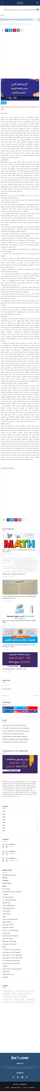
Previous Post (5, 696)
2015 (20, 831)
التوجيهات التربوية (20, 922)
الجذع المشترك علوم (7, 1002)
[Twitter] (10, 30)
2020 (20, 817)
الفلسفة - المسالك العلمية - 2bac (20, 949)
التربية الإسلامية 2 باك (20, 897)
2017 (20, 825)
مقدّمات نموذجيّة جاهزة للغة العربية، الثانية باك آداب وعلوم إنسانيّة (19, 621)
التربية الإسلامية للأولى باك (20, 900)
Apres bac (20, 878)
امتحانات (33, 1002)
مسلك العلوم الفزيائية (20, 974)
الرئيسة (7, 1088)
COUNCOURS (20, 880)
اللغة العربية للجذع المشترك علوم (20, 963)
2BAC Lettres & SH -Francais (20, 875)
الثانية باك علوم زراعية (20, 927)
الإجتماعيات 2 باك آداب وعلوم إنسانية (20, 891)
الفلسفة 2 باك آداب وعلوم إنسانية (20, 952)
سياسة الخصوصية (16, 1088)
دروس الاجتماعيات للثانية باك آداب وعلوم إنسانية (14, 742)
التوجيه (20, 916)
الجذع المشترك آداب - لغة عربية (20, 930)
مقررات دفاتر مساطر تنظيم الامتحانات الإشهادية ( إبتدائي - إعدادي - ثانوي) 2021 (18, 646)
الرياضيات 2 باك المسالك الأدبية (20, 936)
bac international (20, 883)
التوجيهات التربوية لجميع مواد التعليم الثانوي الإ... (15, 736)
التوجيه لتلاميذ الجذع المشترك (20, 919)
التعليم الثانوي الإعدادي (20, 905)
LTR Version (31, 1088)
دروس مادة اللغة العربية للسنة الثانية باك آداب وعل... (16, 731)
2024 (20, 812)
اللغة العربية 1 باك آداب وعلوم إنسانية (20, 955)
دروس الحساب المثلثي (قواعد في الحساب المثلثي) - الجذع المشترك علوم (19, 551)
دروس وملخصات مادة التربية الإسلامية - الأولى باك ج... (16, 728)
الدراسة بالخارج (20, 933)
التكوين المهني (20, 914)
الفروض (20, 947)
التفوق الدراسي (20, 911)
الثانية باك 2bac (23, 996)
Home (2, 15)
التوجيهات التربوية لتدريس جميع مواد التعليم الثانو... (15, 739)
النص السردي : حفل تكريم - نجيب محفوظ (13, 574)
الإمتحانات (20, 894)
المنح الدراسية (20, 971)
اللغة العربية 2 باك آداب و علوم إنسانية (20, 958)
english (20, 886)
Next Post (36, 696)
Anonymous (12, 844)
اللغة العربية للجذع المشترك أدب (20, 960)
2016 (20, 828)
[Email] (18, 30)
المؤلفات (20, 966)
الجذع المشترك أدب (30, 999)
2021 (20, 814)
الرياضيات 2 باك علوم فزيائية (20, 944)
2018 (20, 822)
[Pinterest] (14, 30)
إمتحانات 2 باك (20, 889)
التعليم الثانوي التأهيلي (20, 908)
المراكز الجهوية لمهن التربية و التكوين (20, 969)
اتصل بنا (24, 1088)
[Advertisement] (20, 56)
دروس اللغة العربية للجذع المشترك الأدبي (13, 733)
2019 (20, 820)
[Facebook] (6, 30)
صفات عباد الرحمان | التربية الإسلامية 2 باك (14, 669)
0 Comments (28, 24)
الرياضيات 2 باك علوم (20, 938)
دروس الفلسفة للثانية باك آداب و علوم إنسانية (14, 725)
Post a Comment (6, 689)
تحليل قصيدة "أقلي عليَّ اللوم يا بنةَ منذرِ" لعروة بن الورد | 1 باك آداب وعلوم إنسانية (19, 597)
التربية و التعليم (20, 903)
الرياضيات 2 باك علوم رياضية (20, 941)
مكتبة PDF (20, 977)
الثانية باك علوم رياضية (20, 925)
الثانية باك (15, 996)
